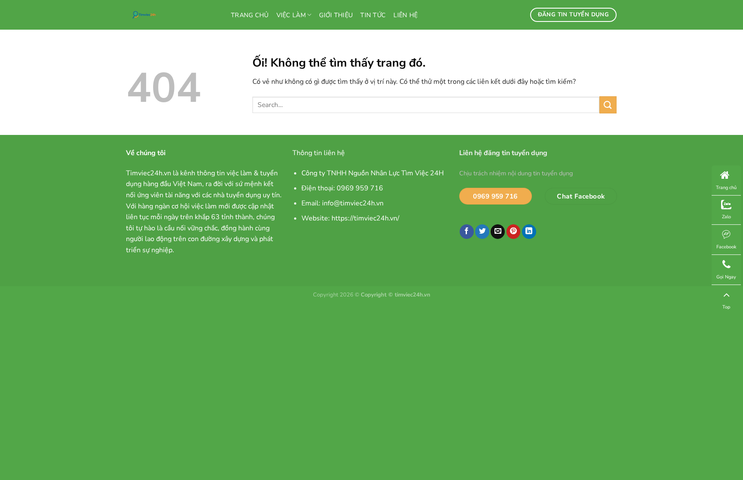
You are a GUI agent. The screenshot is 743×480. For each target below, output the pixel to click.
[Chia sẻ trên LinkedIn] (529, 231)
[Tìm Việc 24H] (172, 15)
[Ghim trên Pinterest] (514, 231)
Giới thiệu (336, 15)
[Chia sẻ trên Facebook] (467, 231)
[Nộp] (608, 104)
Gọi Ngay (726, 277)
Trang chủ (250, 15)
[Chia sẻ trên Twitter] (482, 231)
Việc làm (291, 15)
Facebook (726, 247)
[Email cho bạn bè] (498, 231)
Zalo (726, 217)
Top (726, 307)
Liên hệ (405, 15)
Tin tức (373, 15)
